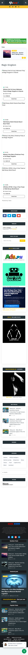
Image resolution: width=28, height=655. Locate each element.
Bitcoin (5, 465)
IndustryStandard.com (10, 369)
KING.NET (9, 317)
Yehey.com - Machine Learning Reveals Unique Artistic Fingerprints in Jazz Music (16, 564)
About (8, 637)
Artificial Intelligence (13, 457)
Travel (10, 462)
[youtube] (16, 6)
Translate (14, 229)
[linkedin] (18, 6)
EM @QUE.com (6, 595)
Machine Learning (7, 460)
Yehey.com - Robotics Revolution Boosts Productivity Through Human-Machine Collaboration (17, 411)
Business (5, 457)
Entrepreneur (16, 460)
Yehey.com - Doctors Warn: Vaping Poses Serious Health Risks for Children (18, 53)
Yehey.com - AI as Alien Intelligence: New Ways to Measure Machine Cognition (13, 592)
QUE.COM (11, 248)
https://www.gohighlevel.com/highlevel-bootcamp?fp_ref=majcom (14, 309)
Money (22, 460)
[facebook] (10, 6)
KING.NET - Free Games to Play (14, 640)
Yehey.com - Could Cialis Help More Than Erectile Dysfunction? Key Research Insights (16, 546)
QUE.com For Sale (7, 639)
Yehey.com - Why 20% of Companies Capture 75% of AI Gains (17, 431)
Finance (5, 462)
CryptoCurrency (17, 462)
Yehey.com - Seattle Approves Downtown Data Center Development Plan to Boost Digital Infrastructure (17, 422)
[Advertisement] (14, 24)
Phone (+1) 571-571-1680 (16, 637)
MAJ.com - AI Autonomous (19, 639)
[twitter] (13, 6)
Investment (11, 465)
